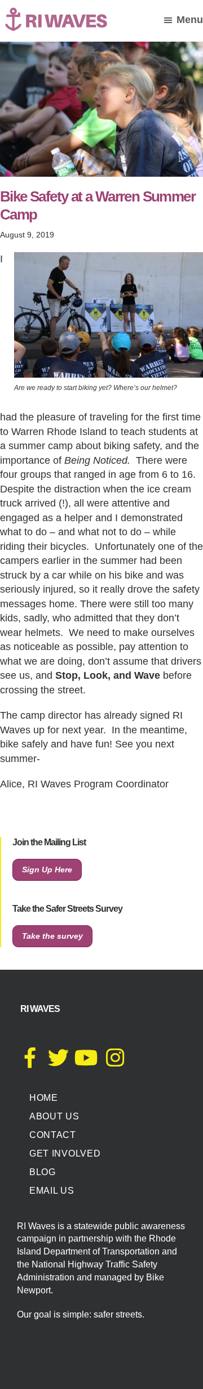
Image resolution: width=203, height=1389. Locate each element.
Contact (52, 1135)
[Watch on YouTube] (86, 1062)
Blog (42, 1172)
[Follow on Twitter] (58, 1062)
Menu (189, 19)
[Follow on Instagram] (115, 1062)
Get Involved (64, 1153)
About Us (54, 1116)
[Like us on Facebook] (30, 1062)
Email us (51, 1190)
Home (43, 1098)
